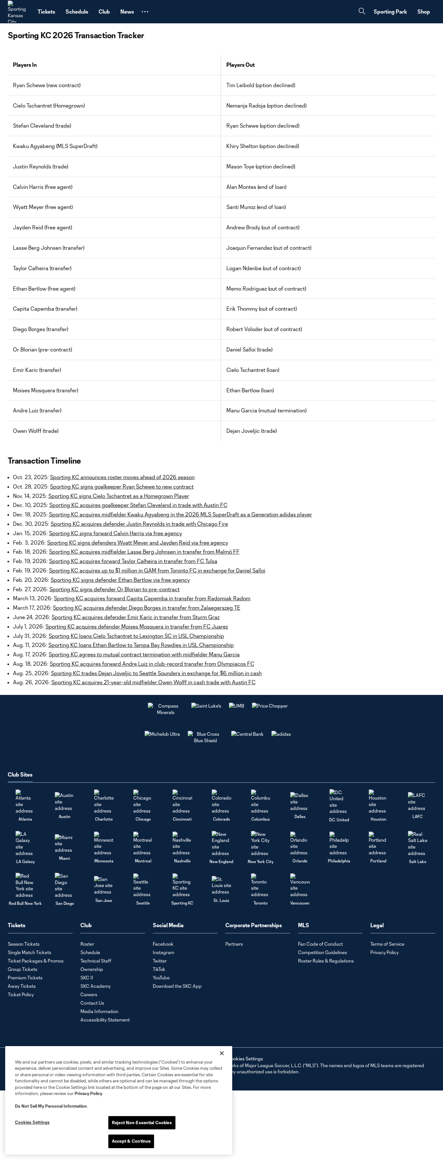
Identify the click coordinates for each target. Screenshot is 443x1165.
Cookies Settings (245, 1058)
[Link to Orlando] (300, 844)
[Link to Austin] (64, 801)
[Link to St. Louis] (221, 885)
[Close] (222, 1053)
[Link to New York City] (260, 843)
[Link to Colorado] (221, 802)
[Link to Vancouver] (300, 885)
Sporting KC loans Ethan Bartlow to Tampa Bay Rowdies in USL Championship (141, 645)
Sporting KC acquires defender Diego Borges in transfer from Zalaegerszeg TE (146, 608)
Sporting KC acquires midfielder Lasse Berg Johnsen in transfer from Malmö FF (144, 551)
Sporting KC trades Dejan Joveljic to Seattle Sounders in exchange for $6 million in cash (156, 673)
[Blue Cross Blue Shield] (205, 740)
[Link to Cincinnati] (182, 802)
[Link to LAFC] (417, 801)
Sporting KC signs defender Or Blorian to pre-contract (114, 589)
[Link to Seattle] (143, 885)
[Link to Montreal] (143, 844)
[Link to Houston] (378, 802)
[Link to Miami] (64, 843)
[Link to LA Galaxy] (25, 843)
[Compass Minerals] (166, 712)
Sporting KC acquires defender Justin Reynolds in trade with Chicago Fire (139, 524)
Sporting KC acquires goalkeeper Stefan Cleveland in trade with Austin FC (138, 505)
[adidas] (281, 734)
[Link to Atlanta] (25, 802)
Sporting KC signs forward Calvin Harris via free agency (115, 533)
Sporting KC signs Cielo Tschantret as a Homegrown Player (118, 496)
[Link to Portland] (378, 844)
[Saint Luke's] (206, 706)
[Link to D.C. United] (339, 801)
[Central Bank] (247, 734)
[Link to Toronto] (260, 885)
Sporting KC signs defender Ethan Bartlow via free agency (120, 580)
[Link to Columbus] (260, 802)
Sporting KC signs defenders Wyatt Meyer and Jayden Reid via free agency (137, 542)
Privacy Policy (88, 1093)
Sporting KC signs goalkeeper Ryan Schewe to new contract (122, 486)
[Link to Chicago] (143, 802)
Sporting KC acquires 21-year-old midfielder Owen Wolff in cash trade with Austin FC (153, 682)
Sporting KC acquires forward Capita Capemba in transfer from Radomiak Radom (152, 598)
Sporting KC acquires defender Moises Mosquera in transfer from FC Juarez (136, 626)
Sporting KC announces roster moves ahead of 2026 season (122, 477)
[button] (145, 11)
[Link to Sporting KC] (182, 885)
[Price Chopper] (270, 706)
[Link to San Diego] (64, 885)
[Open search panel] (362, 12)
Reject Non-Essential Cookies (142, 1122)
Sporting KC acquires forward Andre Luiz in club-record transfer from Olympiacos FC (152, 664)
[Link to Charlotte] (104, 802)
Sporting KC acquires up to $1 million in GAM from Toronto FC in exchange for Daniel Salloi (157, 570)
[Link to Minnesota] (104, 844)
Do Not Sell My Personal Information (51, 1106)
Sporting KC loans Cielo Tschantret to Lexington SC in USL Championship (136, 636)
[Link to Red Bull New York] (25, 885)
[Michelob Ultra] (162, 734)
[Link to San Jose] (104, 885)
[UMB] (236, 706)
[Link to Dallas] (300, 801)
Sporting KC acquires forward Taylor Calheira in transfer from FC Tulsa (133, 561)
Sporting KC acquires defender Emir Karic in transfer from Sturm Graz (136, 617)
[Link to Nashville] (182, 844)
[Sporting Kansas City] (19, 12)
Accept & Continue (131, 1141)
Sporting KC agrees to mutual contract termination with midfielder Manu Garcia (144, 654)
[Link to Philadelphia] (339, 844)
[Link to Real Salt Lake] (417, 843)
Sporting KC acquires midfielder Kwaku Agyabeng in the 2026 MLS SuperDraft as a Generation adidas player (180, 514)
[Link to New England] (221, 843)
